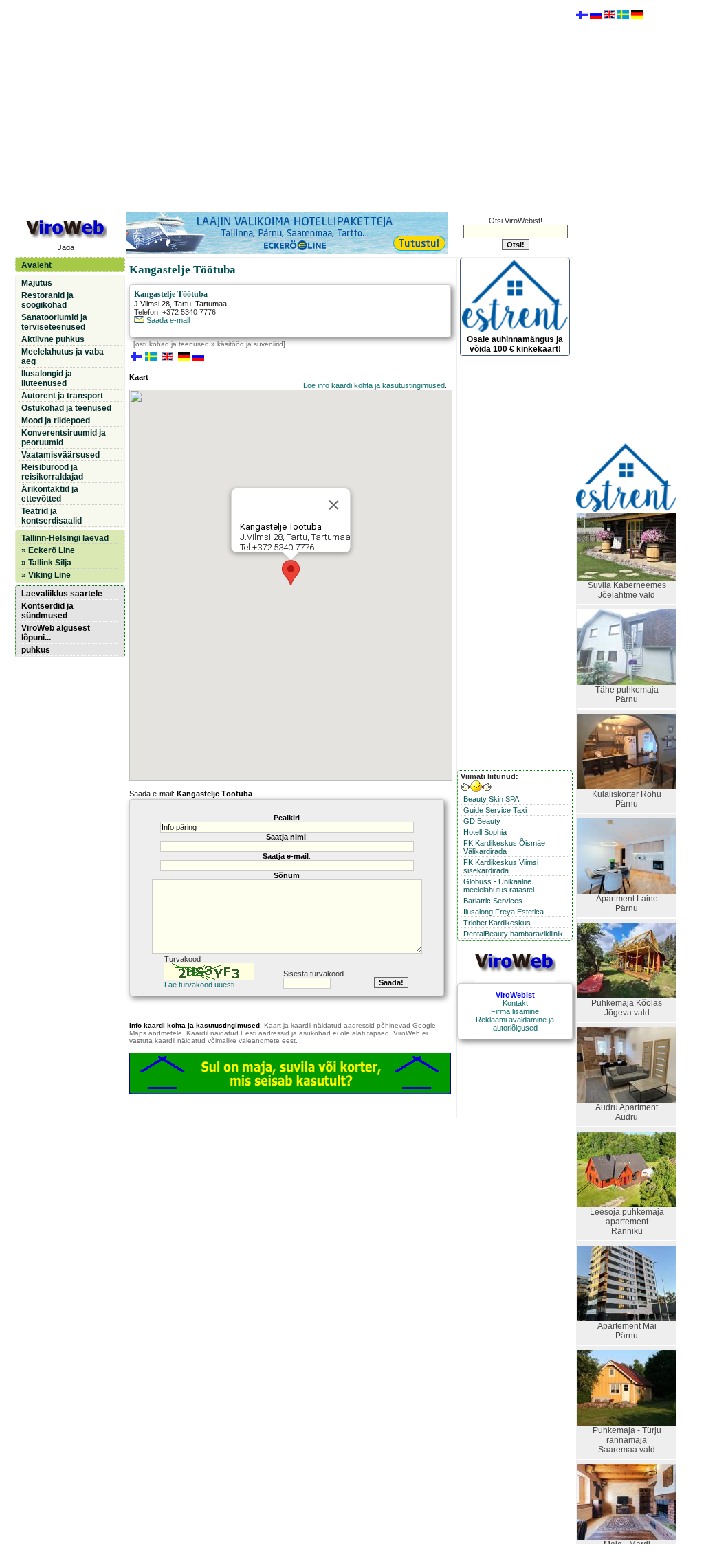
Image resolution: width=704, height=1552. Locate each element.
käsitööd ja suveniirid (250, 344)
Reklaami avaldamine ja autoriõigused (515, 1023)
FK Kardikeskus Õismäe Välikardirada (504, 847)
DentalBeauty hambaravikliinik (513, 934)
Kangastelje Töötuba (171, 294)
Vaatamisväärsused (60, 455)
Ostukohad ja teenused (66, 408)
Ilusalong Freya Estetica (503, 912)
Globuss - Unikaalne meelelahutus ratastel (498, 885)
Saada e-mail (167, 320)
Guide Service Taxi (495, 810)
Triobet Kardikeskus (497, 923)
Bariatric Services (492, 901)
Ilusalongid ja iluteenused (46, 378)
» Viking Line (46, 575)
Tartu (182, 304)
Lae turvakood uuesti (199, 984)
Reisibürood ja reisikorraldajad (52, 472)
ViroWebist (515, 995)
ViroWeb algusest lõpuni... (55, 632)
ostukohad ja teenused (172, 344)
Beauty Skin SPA (491, 799)
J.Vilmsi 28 (152, 304)
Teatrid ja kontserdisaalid (51, 516)
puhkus (35, 650)
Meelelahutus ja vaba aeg (62, 356)
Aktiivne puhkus (53, 339)
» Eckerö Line (48, 550)
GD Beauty (481, 821)
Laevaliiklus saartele (61, 593)
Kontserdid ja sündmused (47, 610)
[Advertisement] (293, 105)
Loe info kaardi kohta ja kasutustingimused (374, 385)
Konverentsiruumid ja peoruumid (63, 437)
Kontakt (515, 1003)
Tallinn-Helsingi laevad (65, 538)
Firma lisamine (515, 1011)
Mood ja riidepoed (55, 420)
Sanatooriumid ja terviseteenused (54, 322)
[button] (290, 572)
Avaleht (36, 265)
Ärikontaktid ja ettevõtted (49, 494)
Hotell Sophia (485, 832)
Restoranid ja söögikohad (47, 300)
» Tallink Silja (46, 562)
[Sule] (334, 504)
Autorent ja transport (62, 396)
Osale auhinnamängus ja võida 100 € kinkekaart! (515, 344)
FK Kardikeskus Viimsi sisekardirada (500, 866)
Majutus (36, 283)
